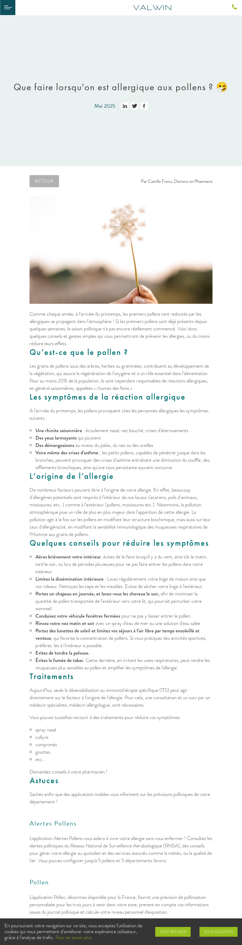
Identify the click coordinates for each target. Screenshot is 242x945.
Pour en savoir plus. (73, 937)
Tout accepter (218, 932)
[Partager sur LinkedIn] (125, 105)
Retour (44, 181)
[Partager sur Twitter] (134, 105)
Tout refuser (173, 932)
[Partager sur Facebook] (144, 105)
